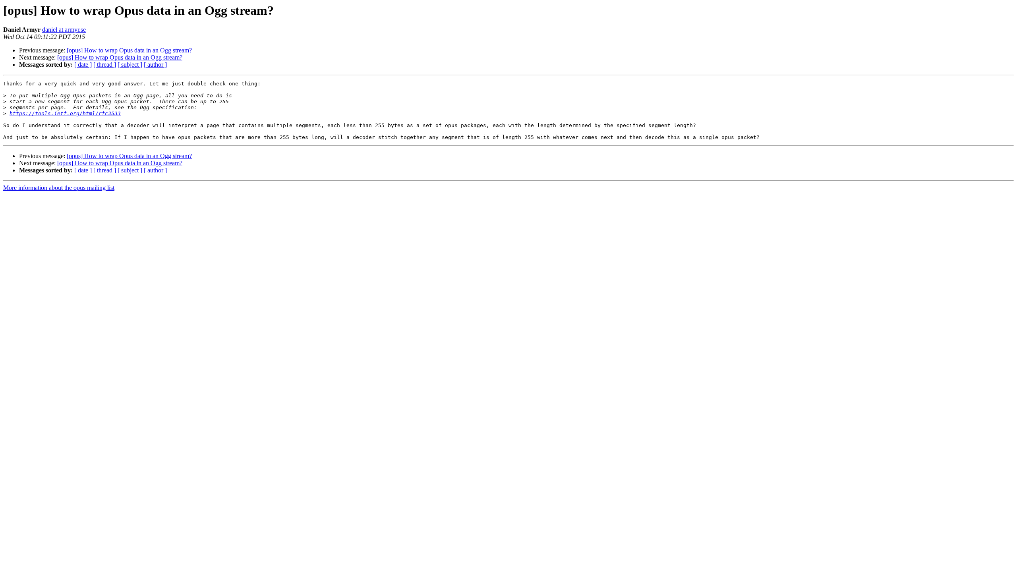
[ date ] (83, 64)
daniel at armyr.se (64, 29)
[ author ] (155, 64)
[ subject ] (130, 64)
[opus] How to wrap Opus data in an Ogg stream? (129, 50)
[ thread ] (104, 64)
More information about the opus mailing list (58, 187)
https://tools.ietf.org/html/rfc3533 (65, 113)
